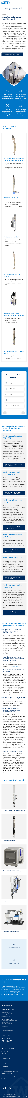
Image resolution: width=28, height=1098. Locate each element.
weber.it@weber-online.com (9, 1014)
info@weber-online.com (8, 1030)
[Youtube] (2, 1088)
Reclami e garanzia (5, 1058)
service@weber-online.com (9, 1043)
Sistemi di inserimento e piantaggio (9, 1071)
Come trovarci (4, 1016)
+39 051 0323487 (6, 1012)
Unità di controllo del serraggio (8, 1076)
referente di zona (15, 666)
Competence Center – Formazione (9, 1056)
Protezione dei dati (20, 1096)
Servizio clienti (4, 1051)
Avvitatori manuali (5, 1066)
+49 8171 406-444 (6, 1041)
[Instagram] (10, 1088)
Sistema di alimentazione (7, 1073)
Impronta (3, 1096)
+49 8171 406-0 (6, 1029)
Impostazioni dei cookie (11, 1096)
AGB (26, 1096)
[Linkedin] (6, 1088)
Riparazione (4, 1053)
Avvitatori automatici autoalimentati (9, 1069)
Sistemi (3, 1078)
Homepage (4, 8)
